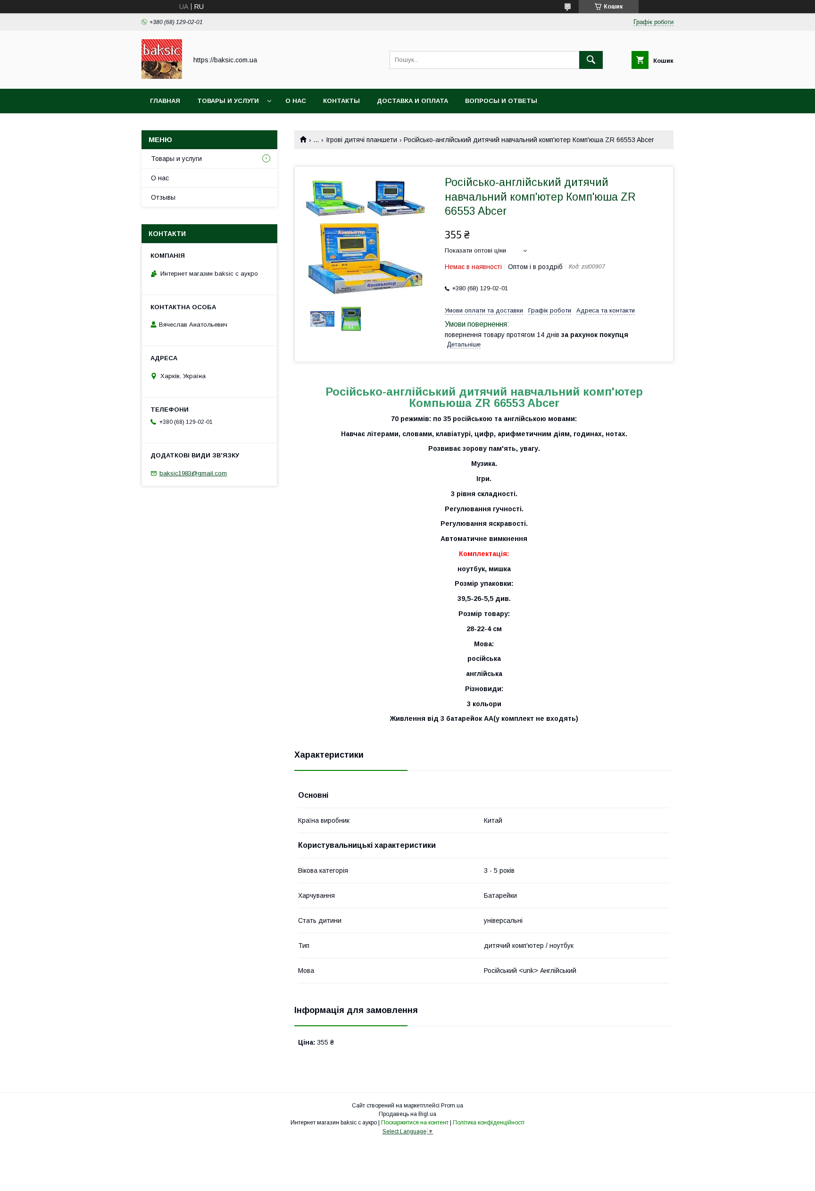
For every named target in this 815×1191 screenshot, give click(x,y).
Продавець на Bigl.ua (407, 1114)
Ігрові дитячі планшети (361, 140)
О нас (295, 100)
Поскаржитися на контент (415, 1122)
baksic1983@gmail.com (193, 473)
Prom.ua (452, 1105)
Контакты (341, 100)
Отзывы (163, 197)
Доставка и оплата (412, 100)
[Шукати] (591, 60)
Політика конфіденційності (488, 1122)
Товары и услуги (228, 100)
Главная (165, 100)
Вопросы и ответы (501, 100)
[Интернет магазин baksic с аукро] (161, 76)
